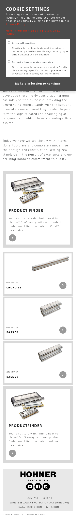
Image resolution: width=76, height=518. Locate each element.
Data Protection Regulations (39, 507)
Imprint (47, 498)
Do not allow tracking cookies (32, 62)
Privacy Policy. (16, 24)
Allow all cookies (23, 43)
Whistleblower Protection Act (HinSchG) (39, 502)
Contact (33, 498)
